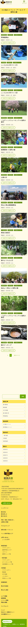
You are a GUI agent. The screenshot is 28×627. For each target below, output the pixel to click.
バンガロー (5, 576)
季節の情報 (4, 602)
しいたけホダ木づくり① (9, 65)
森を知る (3, 512)
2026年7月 (5, 455)
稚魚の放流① (5, 232)
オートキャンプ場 (7, 562)
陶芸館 (4, 572)
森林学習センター (7, 549)
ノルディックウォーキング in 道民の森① (13, 121)
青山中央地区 (4, 586)
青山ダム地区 (4, 590)
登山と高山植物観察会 (8, 205)
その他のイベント (18, 34)
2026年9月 (5, 460)
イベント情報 (4, 600)
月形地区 (3, 62)
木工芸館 (4, 574)
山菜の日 (4, 177)
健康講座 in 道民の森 (8, 150)
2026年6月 (10, 230)
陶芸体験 (5, 407)
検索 (23, 396)
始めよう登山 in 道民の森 (9, 288)
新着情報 (3, 598)
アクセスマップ (5, 525)
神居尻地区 (4, 34)
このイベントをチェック (8, 42)
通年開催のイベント (7, 427)
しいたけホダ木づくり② (9, 92)
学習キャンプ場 (6, 578)
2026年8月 (5, 458)
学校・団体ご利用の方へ (7, 520)
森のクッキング (6, 345)
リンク (3, 610)
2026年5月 (10, 34)
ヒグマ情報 (4, 596)
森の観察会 (5, 404)
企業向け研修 (4, 522)
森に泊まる (4, 516)
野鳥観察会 (5, 37)
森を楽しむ (4, 514)
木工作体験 (5, 410)
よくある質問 (5, 539)
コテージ (4, 552)
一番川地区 (4, 230)
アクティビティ (6, 547)
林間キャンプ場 (6, 554)
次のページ (17, 355)
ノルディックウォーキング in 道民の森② (13, 316)
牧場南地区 (4, 582)
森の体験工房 (6, 413)
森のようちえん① (7, 260)
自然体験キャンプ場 (7, 564)
